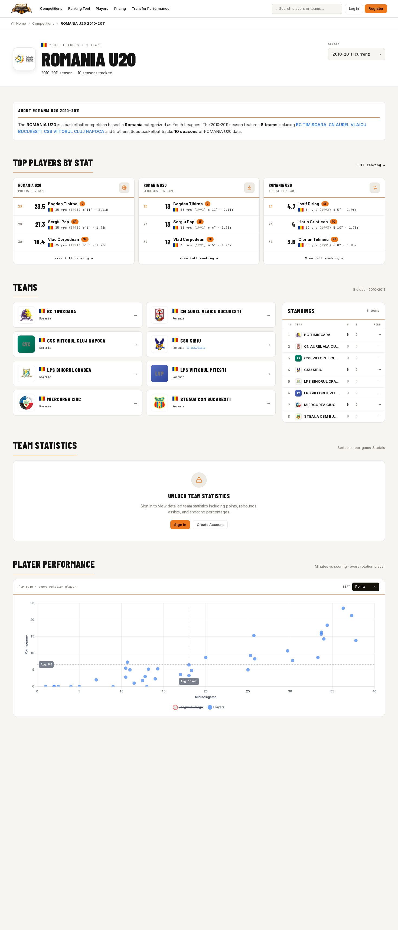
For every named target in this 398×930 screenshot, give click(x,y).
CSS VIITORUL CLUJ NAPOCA (74, 131)
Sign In (180, 524)
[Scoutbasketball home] (21, 8)
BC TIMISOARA (311, 124)
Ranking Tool (79, 8)
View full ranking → (74, 258)
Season (334, 44)
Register (375, 8)
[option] (88, 206)
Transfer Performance (150, 8)
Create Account (210, 524)
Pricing (120, 8)
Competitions (51, 8)
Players (102, 8)
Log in (354, 8)
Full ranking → (371, 165)
